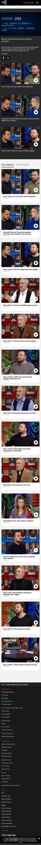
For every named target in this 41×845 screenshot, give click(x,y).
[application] (20, 422)
